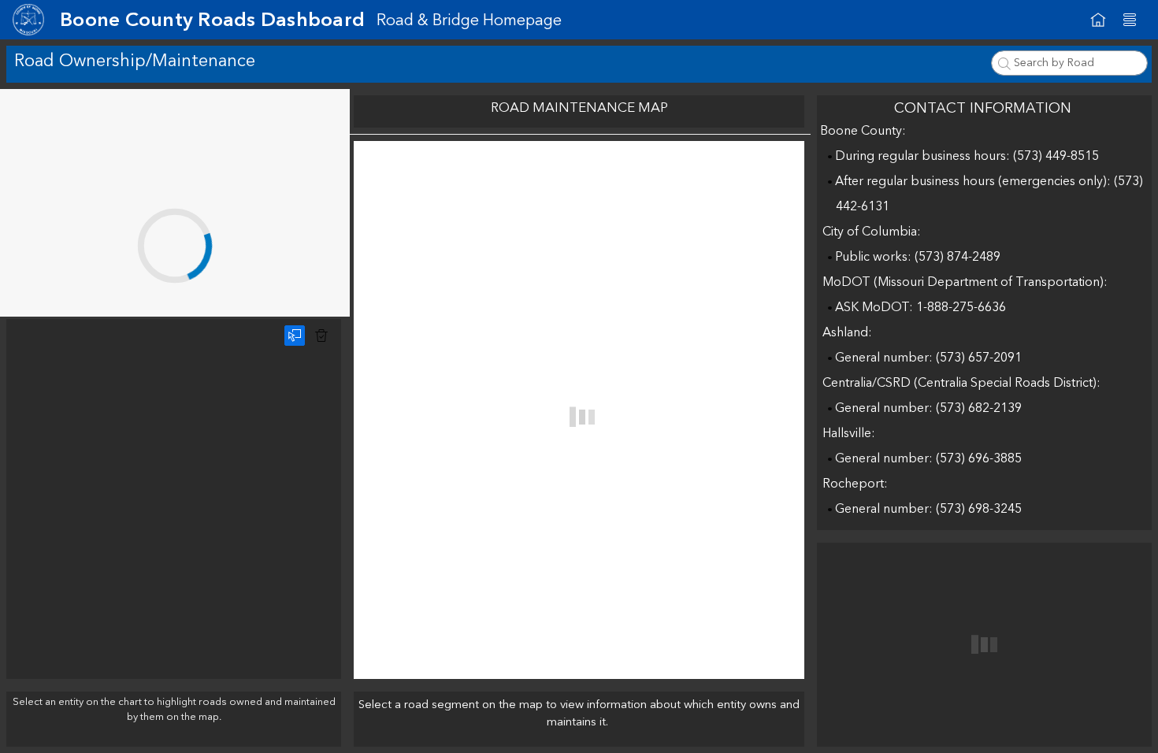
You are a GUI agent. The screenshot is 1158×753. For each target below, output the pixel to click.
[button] (1129, 19)
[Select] (294, 335)
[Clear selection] (321, 335)
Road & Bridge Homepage (469, 20)
